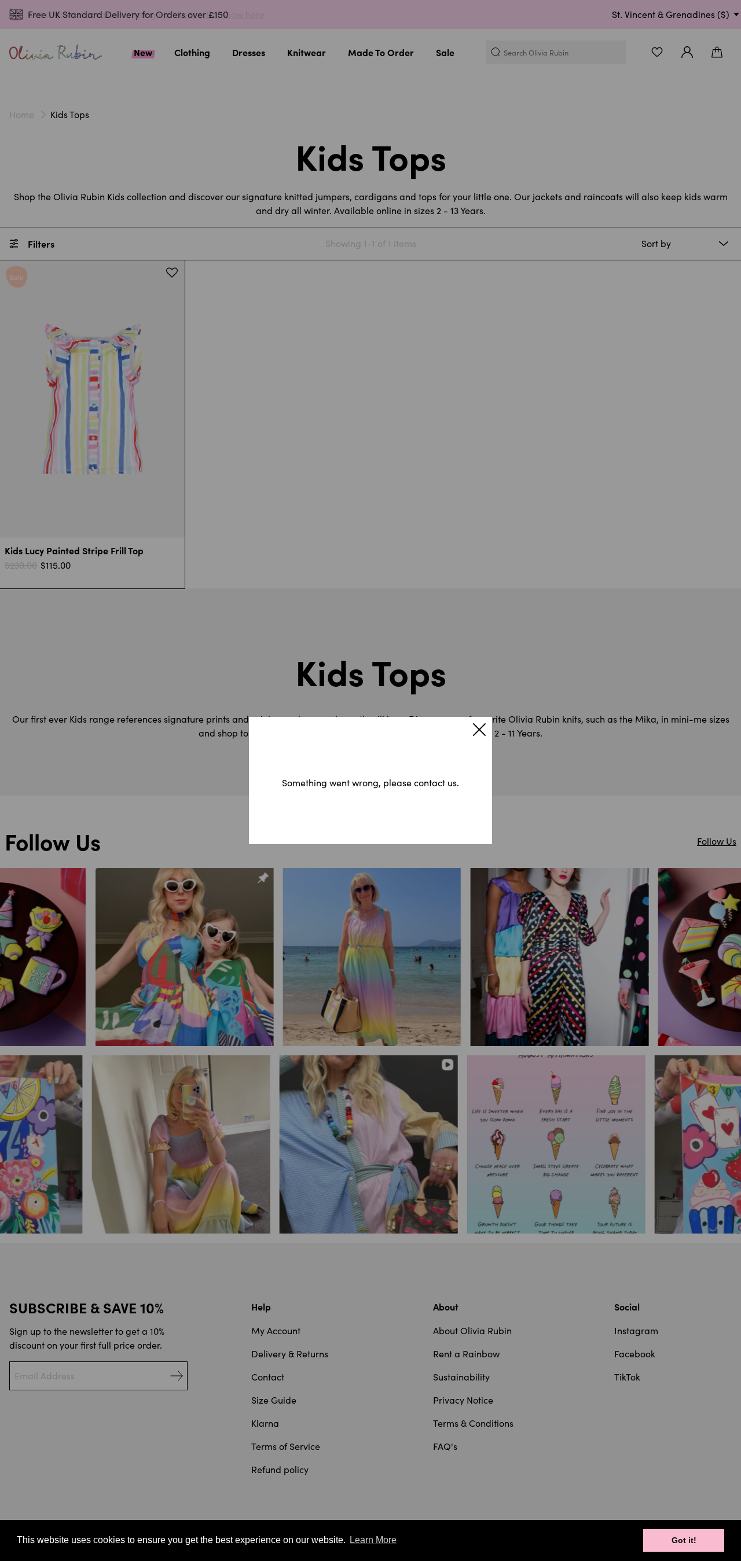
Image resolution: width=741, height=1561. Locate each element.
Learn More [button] (373, 1540)
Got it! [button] (684, 1540)
